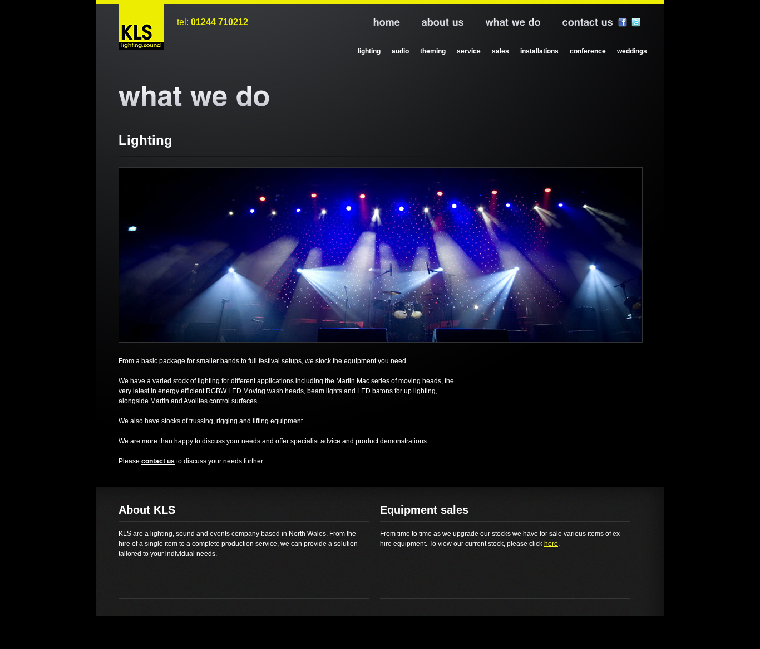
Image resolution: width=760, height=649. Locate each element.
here (551, 544)
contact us (158, 461)
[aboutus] (433, 22)
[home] (376, 22)
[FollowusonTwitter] (635, 22)
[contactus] (577, 22)
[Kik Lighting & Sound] (141, 27)
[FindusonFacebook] (622, 22)
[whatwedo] (503, 22)
